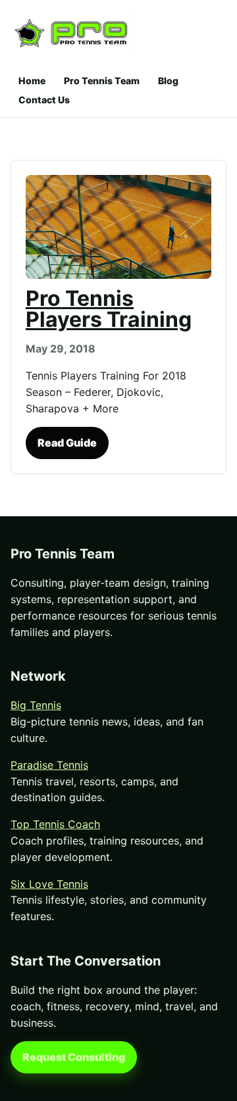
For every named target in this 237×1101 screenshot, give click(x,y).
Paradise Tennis (49, 764)
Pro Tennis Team (102, 80)
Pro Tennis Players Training (109, 308)
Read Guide (67, 442)
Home (31, 80)
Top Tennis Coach (55, 824)
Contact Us (44, 99)
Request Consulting (73, 1057)
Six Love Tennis (49, 884)
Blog (168, 80)
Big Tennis (36, 705)
